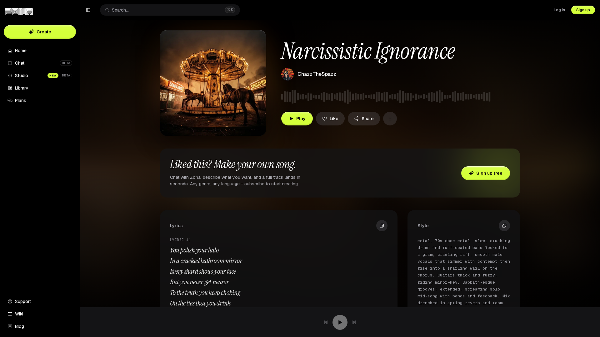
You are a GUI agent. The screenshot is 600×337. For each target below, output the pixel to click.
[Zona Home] (19, 12)
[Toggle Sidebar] (79, 168)
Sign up (583, 9)
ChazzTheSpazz (317, 74)
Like (334, 118)
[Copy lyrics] (382, 225)
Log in (559, 9)
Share (368, 118)
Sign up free (489, 173)
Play (300, 118)
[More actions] (390, 118)
